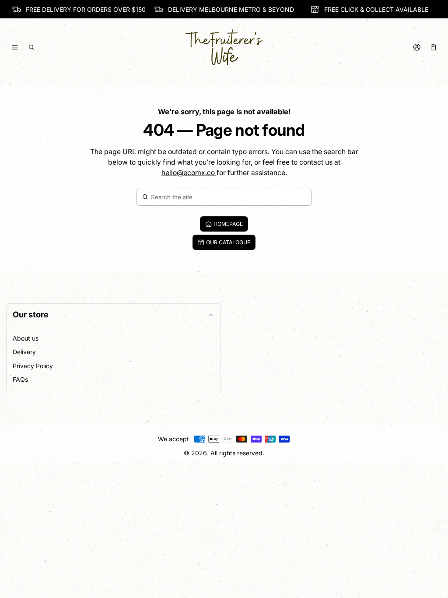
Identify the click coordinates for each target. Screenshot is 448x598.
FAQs (20, 379)
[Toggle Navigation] (14, 47)
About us (25, 338)
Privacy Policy (33, 365)
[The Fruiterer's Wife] (224, 47)
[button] (31, 47)
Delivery (24, 351)
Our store (31, 314)
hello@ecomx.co (189, 173)
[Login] (416, 47)
